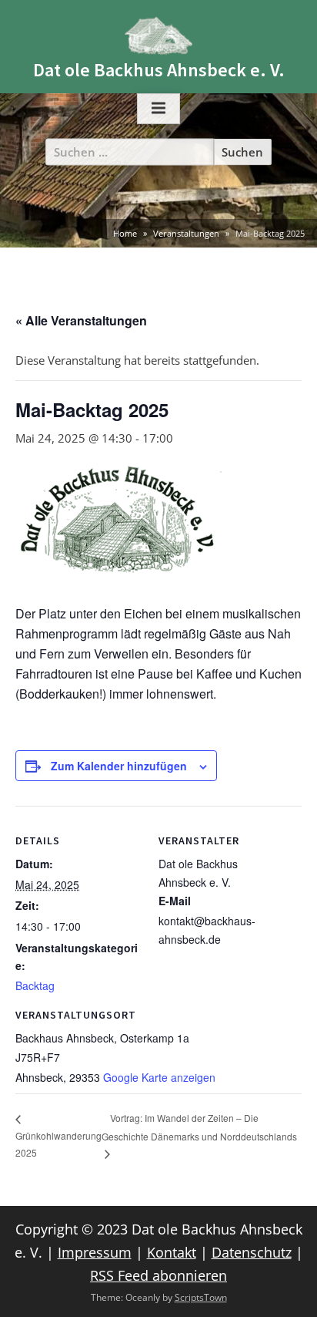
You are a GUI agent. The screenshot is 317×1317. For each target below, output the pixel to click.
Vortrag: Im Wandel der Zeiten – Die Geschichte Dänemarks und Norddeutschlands (199, 1127)
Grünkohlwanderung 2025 (58, 1143)
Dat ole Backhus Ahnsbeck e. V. (159, 70)
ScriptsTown (201, 1297)
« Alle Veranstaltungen (81, 320)
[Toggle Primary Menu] (158, 108)
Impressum (95, 1252)
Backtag (35, 985)
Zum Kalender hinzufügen (119, 765)
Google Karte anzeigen (159, 1077)
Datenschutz (252, 1252)
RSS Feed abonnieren (158, 1275)
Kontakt (171, 1252)
